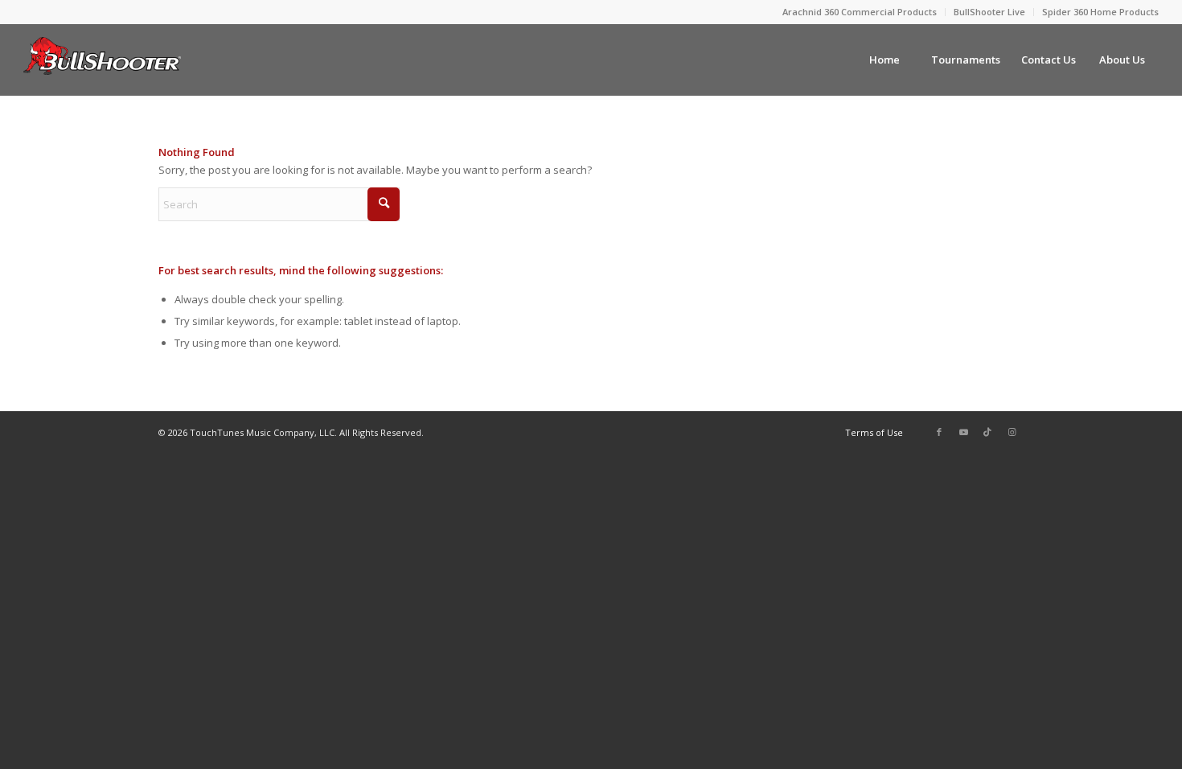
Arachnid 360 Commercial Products (859, 12)
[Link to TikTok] (987, 432)
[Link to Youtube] (963, 432)
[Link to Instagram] (1011, 432)
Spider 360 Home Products (1100, 12)
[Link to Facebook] (939, 432)
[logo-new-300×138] (102, 59)
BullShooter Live (989, 12)
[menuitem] (860, 12)
